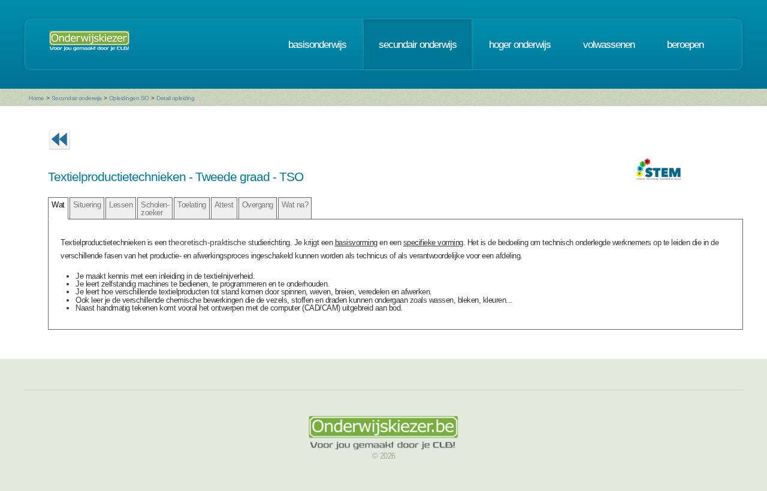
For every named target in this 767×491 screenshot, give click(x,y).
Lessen (120, 204)
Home (36, 98)
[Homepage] (89, 44)
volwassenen (609, 44)
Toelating (191, 204)
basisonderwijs (317, 44)
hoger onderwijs (520, 44)
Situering (87, 204)
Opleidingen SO (129, 98)
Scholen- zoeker (155, 208)
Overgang (257, 204)
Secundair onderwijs (77, 98)
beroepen (685, 44)
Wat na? (295, 204)
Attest (224, 204)
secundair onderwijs (418, 44)
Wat (58, 204)
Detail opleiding (175, 98)
